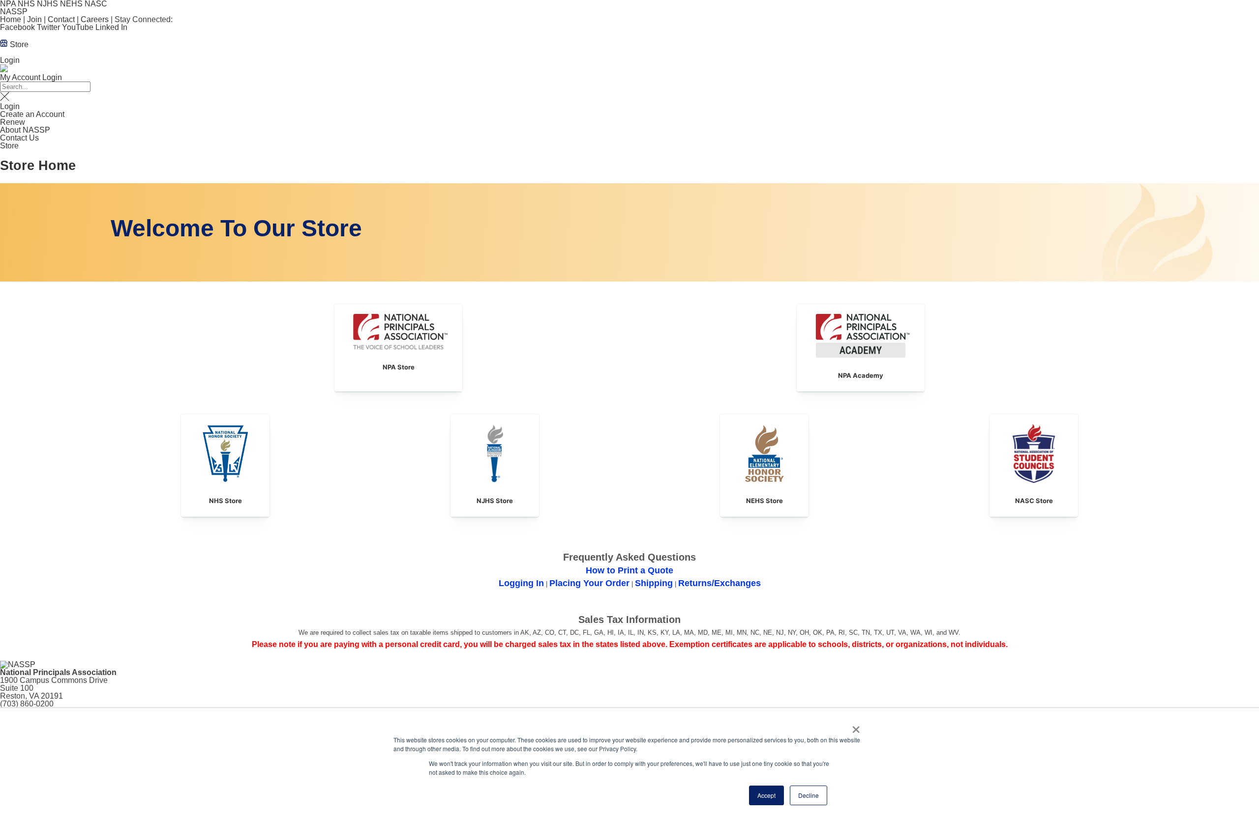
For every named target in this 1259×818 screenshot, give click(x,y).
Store (18, 44)
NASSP (14, 11)
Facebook (17, 27)
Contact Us (19, 138)
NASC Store (1034, 501)
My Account (20, 77)
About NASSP (25, 130)
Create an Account (32, 114)
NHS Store (225, 501)
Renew (12, 122)
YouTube (77, 27)
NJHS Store (495, 501)
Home (10, 19)
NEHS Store (764, 501)
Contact (61, 19)
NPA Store (399, 367)
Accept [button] (766, 795)
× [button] (856, 726)
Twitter (48, 27)
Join (34, 19)
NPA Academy (860, 375)
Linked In (111, 27)
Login (10, 60)
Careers (95, 19)
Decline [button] (808, 795)
